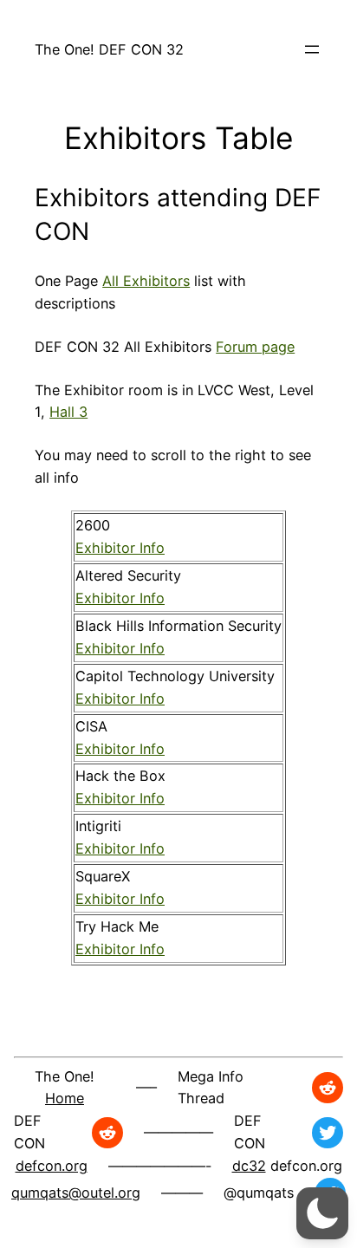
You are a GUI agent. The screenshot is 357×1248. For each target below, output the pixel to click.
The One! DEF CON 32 (109, 49)
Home (64, 1098)
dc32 (249, 1165)
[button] (322, 1213)
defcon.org (52, 1165)
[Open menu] (312, 49)
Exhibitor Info (120, 547)
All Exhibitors (146, 280)
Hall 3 (68, 411)
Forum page (255, 346)
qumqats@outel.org (75, 1192)
